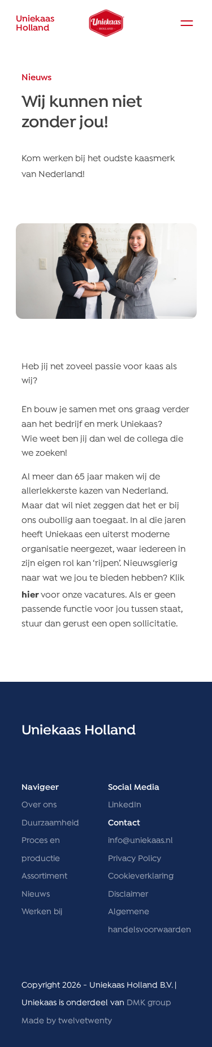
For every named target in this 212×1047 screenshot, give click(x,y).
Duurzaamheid (50, 823)
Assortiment (44, 876)
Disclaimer (128, 894)
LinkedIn (124, 805)
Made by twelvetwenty (66, 1021)
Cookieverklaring (141, 876)
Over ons (39, 805)
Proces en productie (40, 850)
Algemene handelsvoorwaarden (149, 921)
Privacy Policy (134, 859)
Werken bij (41, 912)
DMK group (149, 1003)
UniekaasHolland (35, 24)
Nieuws (35, 894)
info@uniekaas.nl (140, 841)
